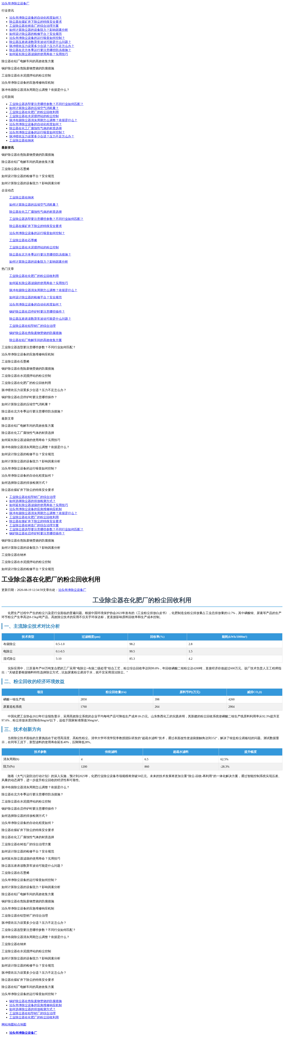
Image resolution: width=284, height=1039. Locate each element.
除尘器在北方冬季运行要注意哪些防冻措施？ (40, 50)
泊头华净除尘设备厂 (15, 3)
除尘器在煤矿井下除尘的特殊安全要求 (35, 21)
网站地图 (8, 1024)
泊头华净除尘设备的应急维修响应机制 (35, 509)
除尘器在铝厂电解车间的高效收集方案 (35, 340)
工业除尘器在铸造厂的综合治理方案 (34, 25)
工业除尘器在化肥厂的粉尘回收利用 (34, 112)
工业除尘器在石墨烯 (23, 240)
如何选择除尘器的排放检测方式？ (32, 501)
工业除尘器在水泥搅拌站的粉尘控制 (34, 116)
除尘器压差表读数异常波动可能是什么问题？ (40, 42)
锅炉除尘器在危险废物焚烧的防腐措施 (35, 333)
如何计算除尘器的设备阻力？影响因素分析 (38, 29)
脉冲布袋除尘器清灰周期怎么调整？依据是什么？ (43, 120)
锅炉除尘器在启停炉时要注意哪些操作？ (37, 311)
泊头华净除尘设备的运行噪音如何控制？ (37, 38)
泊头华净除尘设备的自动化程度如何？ (35, 17)
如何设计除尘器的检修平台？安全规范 (35, 33)
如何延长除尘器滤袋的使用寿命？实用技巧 (38, 54)
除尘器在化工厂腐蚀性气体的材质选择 (35, 128)
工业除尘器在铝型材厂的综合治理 (32, 325)
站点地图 (20, 1024)
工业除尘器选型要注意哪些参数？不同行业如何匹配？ (46, 104)
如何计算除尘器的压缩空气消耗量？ (34, 108)
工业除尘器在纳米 (21, 140)
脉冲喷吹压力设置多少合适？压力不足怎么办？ (41, 46)
